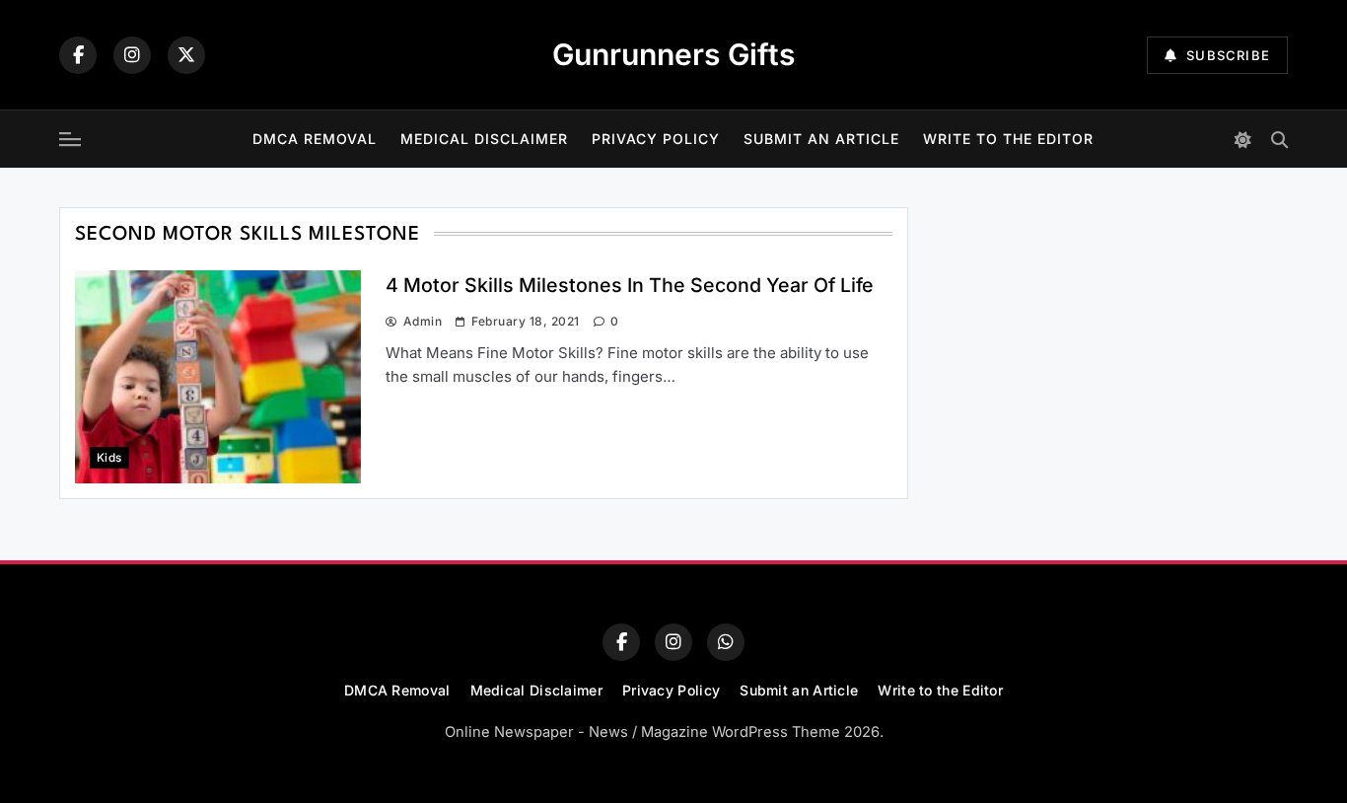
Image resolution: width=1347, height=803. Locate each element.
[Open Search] (1279, 139)
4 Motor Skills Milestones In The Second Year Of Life (630, 285)
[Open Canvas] (70, 139)
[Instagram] (132, 55)
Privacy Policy (656, 138)
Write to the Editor (1008, 138)
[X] (186, 55)
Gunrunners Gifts (673, 54)
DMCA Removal (314, 138)
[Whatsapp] (725, 642)
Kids (109, 458)
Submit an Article (821, 138)
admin (422, 321)
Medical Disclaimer (484, 138)
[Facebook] (78, 55)
